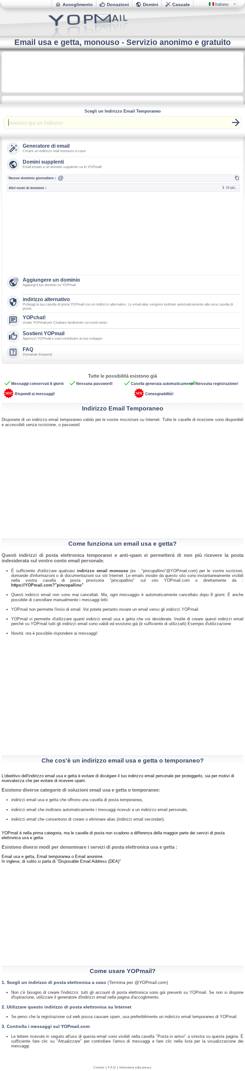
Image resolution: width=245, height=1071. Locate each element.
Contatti (98, 1067)
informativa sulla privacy (135, 1067)
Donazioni (114, 4)
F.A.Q (111, 1067)
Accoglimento (74, 4)
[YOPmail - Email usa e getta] (122, 34)
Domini (147, 4)
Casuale (177, 4)
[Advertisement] (122, 72)
